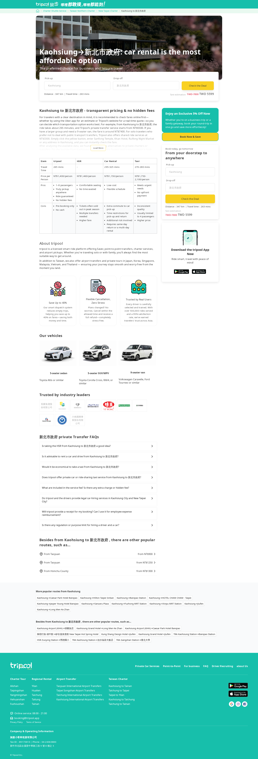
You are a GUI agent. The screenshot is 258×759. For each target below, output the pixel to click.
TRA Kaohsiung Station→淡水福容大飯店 (92, 639)
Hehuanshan (17, 699)
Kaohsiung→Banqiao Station (131, 597)
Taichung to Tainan (119, 704)
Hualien (36, 690)
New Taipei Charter (108, 10)
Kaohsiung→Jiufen (194, 603)
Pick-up (49, 78)
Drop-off (118, 78)
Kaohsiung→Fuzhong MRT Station (129, 603)
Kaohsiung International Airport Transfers (80, 699)
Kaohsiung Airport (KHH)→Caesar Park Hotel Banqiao (152, 628)
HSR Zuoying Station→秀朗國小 (53, 639)
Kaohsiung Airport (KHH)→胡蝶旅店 (55, 628)
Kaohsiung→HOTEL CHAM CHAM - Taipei (170, 597)
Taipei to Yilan (116, 695)
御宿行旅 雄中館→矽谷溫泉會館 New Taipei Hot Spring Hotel (67, 634)
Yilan (34, 686)
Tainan (35, 704)
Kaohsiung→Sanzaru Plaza (95, 603)
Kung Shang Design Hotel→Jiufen (118, 634)
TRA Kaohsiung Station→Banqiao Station (194, 634)
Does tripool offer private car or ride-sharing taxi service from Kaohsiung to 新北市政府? (91, 477)
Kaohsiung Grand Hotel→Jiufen (155, 634)
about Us (242, 666)
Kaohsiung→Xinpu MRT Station (166, 603)
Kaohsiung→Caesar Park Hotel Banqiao (57, 597)
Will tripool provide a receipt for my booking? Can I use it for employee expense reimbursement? (87, 513)
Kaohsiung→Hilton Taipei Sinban (97, 597)
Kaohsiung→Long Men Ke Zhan (53, 609)
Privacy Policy (16, 722)
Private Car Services (147, 666)
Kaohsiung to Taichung (122, 699)
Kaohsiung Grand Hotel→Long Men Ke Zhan (99, 628)
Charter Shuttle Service (54, 10)
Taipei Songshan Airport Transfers (75, 690)
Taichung (37, 695)
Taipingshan (17, 690)
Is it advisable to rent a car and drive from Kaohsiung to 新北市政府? (80, 456)
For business (192, 666)
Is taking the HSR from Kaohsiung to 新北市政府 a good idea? (76, 446)
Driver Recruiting (222, 666)
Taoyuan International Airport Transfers (78, 686)
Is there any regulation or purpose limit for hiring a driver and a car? (80, 525)
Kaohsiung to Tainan (120, 686)
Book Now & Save (190, 136)
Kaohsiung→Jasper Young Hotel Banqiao (58, 603)
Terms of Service (33, 722)
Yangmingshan (18, 695)
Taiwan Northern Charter (82, 10)
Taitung (36, 699)
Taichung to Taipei (119, 690)
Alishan (14, 686)
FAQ (205, 666)
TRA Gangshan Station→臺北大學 (133, 639)
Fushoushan (17, 704)
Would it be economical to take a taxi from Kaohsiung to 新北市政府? (80, 466)
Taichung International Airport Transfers (79, 695)
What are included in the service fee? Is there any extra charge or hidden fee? (85, 487)
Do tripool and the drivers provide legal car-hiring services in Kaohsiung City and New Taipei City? (94, 500)
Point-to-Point (172, 666)
